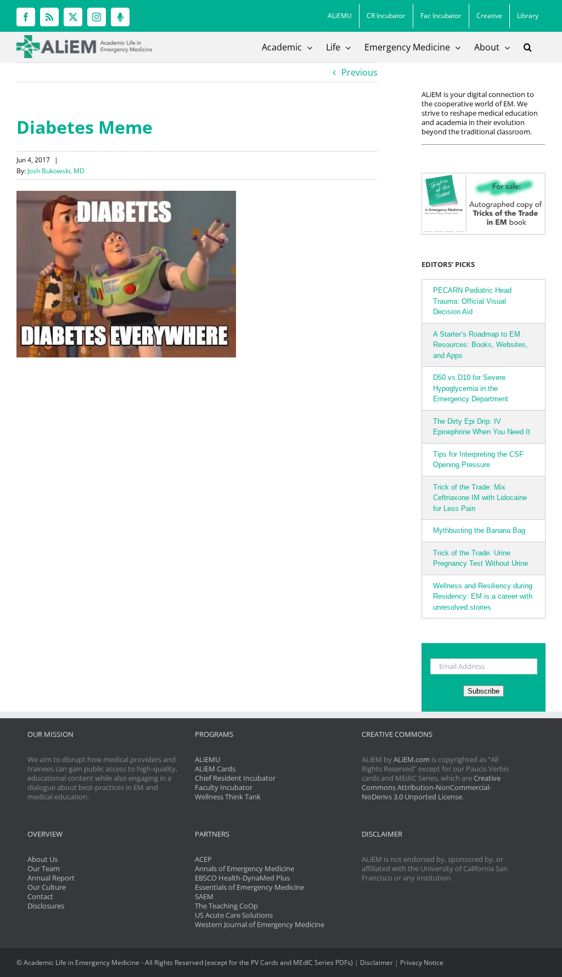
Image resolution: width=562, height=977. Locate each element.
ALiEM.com (412, 759)
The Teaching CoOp (226, 906)
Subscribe (483, 691)
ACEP (203, 859)
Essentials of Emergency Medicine (249, 887)
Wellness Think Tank (228, 797)
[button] (528, 47)
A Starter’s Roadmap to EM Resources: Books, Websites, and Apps (480, 345)
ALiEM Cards (215, 769)
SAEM (204, 896)
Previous (359, 72)
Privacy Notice (421, 962)
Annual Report (51, 878)
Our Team (43, 868)
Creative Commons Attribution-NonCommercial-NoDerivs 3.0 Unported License (431, 787)
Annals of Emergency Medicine (244, 868)
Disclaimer (376, 962)
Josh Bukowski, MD (56, 170)
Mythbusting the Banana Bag (479, 530)
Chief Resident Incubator (235, 778)
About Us (42, 859)
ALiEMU (207, 759)
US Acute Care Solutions (234, 915)
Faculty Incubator (223, 787)
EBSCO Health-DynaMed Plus (242, 878)
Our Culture (46, 887)
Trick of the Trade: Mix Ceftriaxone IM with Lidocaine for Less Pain (480, 498)
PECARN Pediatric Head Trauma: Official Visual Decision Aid (472, 301)
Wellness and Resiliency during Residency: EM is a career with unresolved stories (482, 596)
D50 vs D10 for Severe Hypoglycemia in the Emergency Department (470, 388)
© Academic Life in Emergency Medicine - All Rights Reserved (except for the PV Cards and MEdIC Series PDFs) (184, 962)
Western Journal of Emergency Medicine (259, 924)
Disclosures (45, 906)
